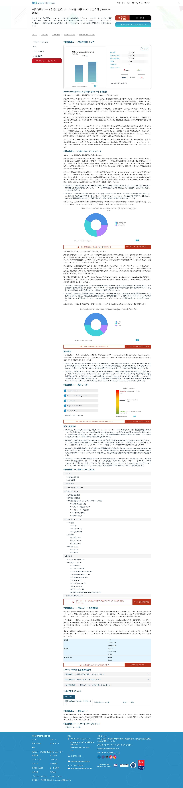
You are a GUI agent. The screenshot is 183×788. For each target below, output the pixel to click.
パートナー (53, 759)
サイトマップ (54, 743)
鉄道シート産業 (128, 702)
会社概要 (35, 755)
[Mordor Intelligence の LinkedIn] (99, 757)
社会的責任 (53, 764)
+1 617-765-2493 (144, 3)
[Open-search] (179, 3)
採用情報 (35, 772)
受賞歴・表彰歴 (37, 768)
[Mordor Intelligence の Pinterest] (111, 757)
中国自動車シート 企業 (73, 727)
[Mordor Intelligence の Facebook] (103, 757)
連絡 (128, 3)
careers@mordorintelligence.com (108, 748)
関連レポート (69, 696)
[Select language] (133, 3)
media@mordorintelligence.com (81, 768)
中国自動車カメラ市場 (101, 702)
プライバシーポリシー (39, 776)
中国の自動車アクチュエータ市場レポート (78, 702)
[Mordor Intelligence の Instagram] (114, 757)
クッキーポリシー (56, 776)
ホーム (34, 739)
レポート (120, 3)
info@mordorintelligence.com (80, 761)
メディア (35, 764)
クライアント (36, 759)
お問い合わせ (36, 743)
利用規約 (53, 772)
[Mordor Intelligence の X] (107, 757)
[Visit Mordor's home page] (43, 2)
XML (33, 748)
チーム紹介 (53, 755)
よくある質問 (54, 768)
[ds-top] (133, 24)
